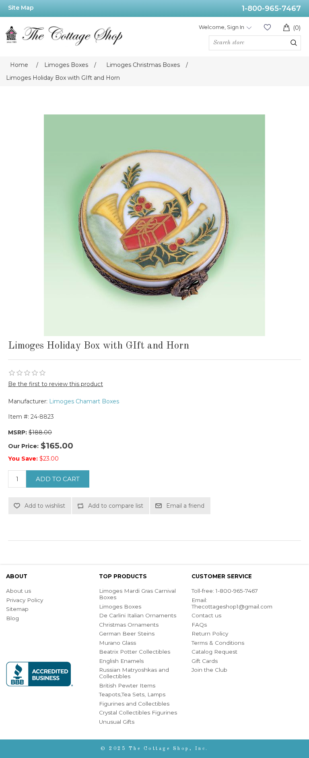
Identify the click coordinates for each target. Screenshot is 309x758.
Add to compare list (115, 505)
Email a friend (185, 505)
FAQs (199, 624)
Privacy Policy (24, 600)
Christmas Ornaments (129, 624)
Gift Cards (205, 661)
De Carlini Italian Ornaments (137, 615)
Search (293, 42)
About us (18, 591)
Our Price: (23, 446)
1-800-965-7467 (271, 8)
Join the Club (209, 670)
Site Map (21, 7)
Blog (12, 618)
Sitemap (17, 609)
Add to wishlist (45, 505)
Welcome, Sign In (221, 27)
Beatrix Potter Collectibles (134, 651)
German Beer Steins (126, 633)
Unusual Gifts (116, 722)
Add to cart (58, 479)
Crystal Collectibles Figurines (138, 712)
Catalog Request (214, 651)
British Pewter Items (127, 685)
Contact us (206, 615)
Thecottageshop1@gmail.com (232, 606)
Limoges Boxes (120, 606)
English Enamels (121, 661)
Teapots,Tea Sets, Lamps (132, 694)
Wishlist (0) (267, 27)
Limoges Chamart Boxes (84, 401)
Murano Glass (117, 643)
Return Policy (210, 633)
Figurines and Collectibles (134, 703)
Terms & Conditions (218, 643)
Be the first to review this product (55, 384)
